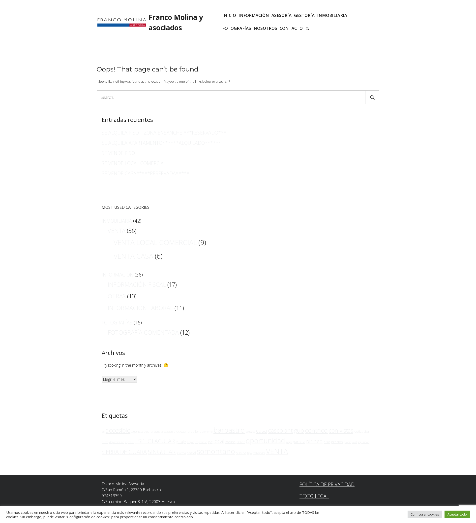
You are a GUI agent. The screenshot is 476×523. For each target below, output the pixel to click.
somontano (216, 451)
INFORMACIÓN (253, 15)
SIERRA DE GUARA (124, 452)
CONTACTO (291, 28)
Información (117, 274)
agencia (137, 431)
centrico (316, 430)
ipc (210, 442)
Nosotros (265, 28)
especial (129, 442)
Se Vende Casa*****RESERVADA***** (145, 173)
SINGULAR (162, 452)
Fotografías (236, 28)
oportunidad (265, 440)
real (354, 442)
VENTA (277, 451)
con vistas (341, 430)
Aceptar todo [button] (457, 514)
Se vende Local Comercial (134, 163)
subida (241, 453)
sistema (181, 453)
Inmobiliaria (117, 220)
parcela (299, 441)
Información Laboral (140, 308)
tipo (249, 453)
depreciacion (116, 442)
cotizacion (362, 431)
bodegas (250, 431)
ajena (157, 431)
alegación (167, 431)
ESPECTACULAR (155, 441)
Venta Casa (133, 256)
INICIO (229, 15)
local (218, 441)
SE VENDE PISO (118, 153)
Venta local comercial (155, 242)
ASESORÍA (281, 15)
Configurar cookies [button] (425, 514)
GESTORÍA (304, 15)
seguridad (363, 442)
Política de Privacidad (327, 484)
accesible (118, 430)
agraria (148, 431)
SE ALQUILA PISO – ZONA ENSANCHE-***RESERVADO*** (164, 132)
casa (261, 430)
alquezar (180, 431)
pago (289, 442)
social (191, 453)
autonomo (206, 431)
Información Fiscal (137, 284)
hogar (190, 442)
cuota (105, 442)
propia (347, 442)
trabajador (259, 453)
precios (337, 442)
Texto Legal (314, 496)
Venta (116, 231)
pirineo (314, 441)
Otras (117, 296)
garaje (181, 441)
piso (327, 442)
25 (103, 431)
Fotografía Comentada (143, 332)
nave (241, 441)
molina (230, 442)
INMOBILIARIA (332, 15)
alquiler (193, 431)
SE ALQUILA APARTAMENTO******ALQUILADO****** (161, 142)
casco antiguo (286, 430)
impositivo (201, 442)
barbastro (229, 430)
